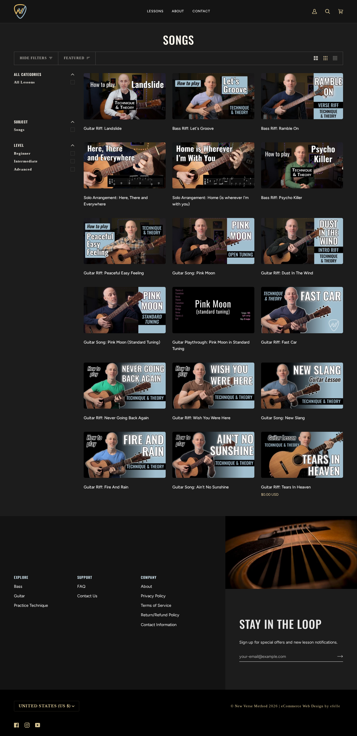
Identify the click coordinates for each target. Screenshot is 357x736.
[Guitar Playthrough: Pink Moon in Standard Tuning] (213, 310)
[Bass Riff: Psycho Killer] (302, 165)
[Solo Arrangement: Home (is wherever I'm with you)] (213, 165)
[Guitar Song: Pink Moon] (213, 241)
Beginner (22, 153)
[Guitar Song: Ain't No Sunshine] (213, 455)
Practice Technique (31, 605)
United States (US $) (45, 706)
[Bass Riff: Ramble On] (302, 96)
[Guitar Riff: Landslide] (125, 96)
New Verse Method (251, 706)
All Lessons (24, 82)
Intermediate (26, 161)
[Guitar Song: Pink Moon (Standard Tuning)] (125, 310)
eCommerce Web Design (302, 706)
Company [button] (148, 577)
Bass (18, 586)
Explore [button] (21, 577)
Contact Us (87, 595)
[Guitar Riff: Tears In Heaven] (302, 455)
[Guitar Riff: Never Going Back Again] (125, 386)
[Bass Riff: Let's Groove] (213, 96)
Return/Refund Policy (160, 614)
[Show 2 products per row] (316, 58)
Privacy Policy (153, 595)
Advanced (23, 169)
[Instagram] (27, 725)
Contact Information (159, 624)
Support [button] (84, 577)
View (124, 115)
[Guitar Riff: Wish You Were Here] (213, 386)
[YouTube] (37, 725)
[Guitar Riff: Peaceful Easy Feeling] (125, 241)
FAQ (81, 586)
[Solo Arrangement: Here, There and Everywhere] (125, 165)
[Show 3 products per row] (326, 58)
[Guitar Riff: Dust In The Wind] (302, 241)
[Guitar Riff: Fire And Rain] (125, 455)
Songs (19, 130)
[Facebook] (16, 725)
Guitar (19, 595)
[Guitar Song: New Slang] (302, 386)
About (146, 586)
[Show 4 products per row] (336, 58)
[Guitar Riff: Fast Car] (302, 310)
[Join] (335, 656)
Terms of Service (156, 605)
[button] (155, 11)
